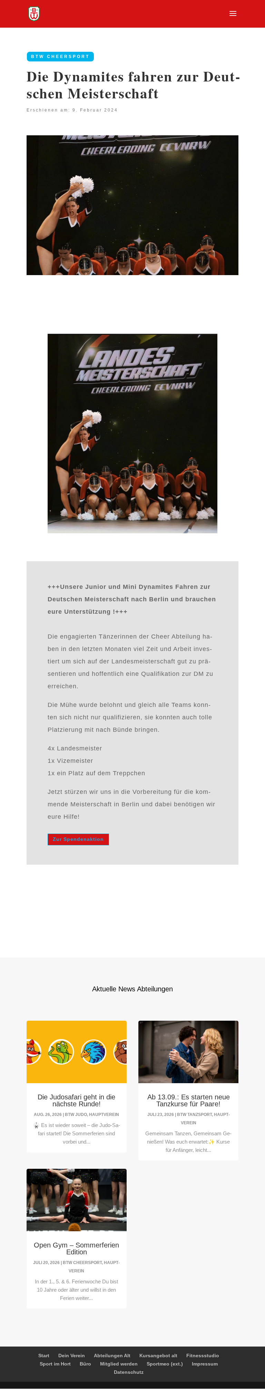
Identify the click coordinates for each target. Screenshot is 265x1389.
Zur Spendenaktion (78, 839)
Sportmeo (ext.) (165, 1364)
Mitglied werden (119, 1364)
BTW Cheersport (60, 56)
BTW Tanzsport (194, 1114)
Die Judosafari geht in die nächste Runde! (76, 1100)
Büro (85, 1364)
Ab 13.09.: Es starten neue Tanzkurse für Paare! (188, 1100)
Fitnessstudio (202, 1355)
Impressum (205, 1364)
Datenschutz (129, 1372)
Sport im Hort (55, 1364)
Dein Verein (71, 1355)
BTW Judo (76, 1114)
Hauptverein (104, 1114)
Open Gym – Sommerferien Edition (76, 1248)
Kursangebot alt (158, 1355)
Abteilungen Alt (112, 1355)
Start (43, 1355)
